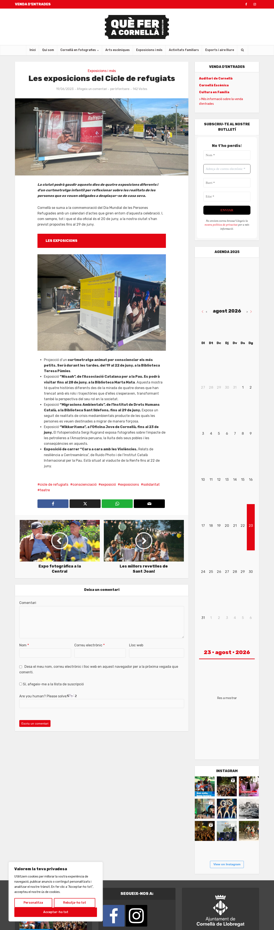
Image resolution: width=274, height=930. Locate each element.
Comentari (27, 603)
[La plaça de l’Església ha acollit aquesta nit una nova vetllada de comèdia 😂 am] (205, 831)
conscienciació (85, 484)
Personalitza (33, 903)
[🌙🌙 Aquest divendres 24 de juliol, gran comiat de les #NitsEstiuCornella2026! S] (227, 809)
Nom (24, 645)
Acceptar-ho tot (55, 912)
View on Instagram (226, 864)
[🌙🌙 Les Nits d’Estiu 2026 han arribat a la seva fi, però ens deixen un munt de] (227, 786)
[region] (56, 891)
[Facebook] (114, 916)
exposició (108, 484)
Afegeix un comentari (92, 89)
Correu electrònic (89, 645)
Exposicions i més (149, 50)
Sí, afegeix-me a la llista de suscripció (53, 684)
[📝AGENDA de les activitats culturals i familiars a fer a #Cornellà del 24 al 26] (249, 786)
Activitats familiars (184, 50)
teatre (45, 490)
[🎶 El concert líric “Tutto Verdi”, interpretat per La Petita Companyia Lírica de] (205, 809)
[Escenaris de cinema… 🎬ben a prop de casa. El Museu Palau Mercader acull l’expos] (249, 809)
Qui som (48, 50)
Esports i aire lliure (219, 50)
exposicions (129, 484)
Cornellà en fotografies (78, 50)
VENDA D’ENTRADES (33, 4)
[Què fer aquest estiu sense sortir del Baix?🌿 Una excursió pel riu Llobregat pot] (249, 831)
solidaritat (151, 484)
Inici (33, 50)
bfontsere (122, 89)
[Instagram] (136, 916)
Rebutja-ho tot (74, 903)
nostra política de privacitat (221, 224)
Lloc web (136, 645)
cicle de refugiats (54, 484)
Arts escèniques (117, 50)
